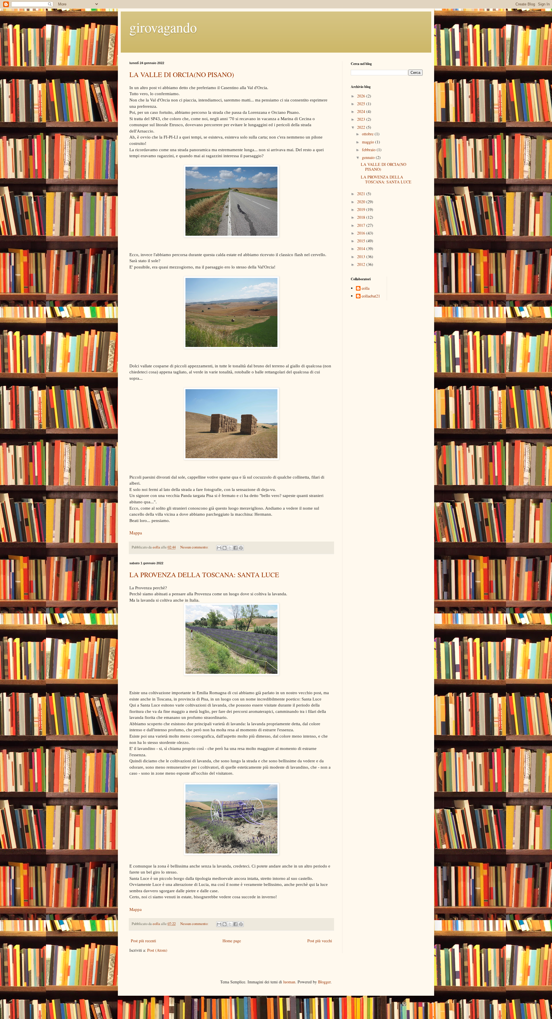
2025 (361, 103)
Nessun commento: (194, 547)
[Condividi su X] (230, 548)
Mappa (135, 533)
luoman (289, 982)
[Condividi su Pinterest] (241, 548)
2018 (361, 217)
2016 (361, 233)
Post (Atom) (157, 950)
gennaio (369, 157)
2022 (361, 127)
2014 (361, 248)
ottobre (368, 134)
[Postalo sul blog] (224, 548)
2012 (361, 264)
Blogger (324, 982)
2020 (361, 201)
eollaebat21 (371, 296)
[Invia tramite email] (219, 548)
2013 (361, 256)
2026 (361, 96)
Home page (232, 940)
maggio (368, 142)
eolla (365, 288)
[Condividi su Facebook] (235, 548)
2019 (361, 209)
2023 (361, 119)
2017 (361, 225)
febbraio (369, 149)
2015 (361, 240)
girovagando (163, 27)
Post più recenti (143, 940)
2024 (361, 111)
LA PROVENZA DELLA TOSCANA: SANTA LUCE (204, 574)
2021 (361, 193)
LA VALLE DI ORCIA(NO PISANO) (181, 74)
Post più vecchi (319, 940)
